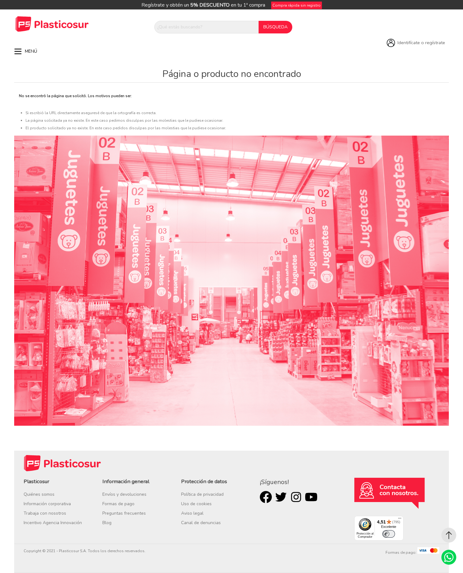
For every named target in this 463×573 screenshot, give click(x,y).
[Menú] (399, 519)
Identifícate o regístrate (421, 42)
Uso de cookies (196, 504)
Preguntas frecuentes (124, 513)
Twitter (281, 497)
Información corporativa (47, 504)
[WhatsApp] (449, 557)
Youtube (311, 497)
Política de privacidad (202, 494)
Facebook (266, 497)
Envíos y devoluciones (124, 494)
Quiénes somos (39, 494)
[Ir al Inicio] (449, 535)
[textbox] (206, 27)
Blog (106, 523)
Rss (296, 497)
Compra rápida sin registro (296, 5)
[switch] (388, 534)
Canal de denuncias (201, 523)
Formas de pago (118, 504)
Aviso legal (192, 513)
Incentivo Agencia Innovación (53, 523)
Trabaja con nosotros (45, 513)
